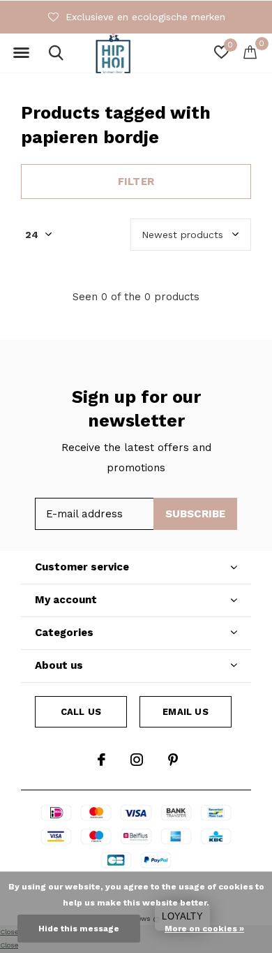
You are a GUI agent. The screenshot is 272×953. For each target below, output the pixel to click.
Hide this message (78, 928)
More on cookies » (204, 928)
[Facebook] (101, 759)
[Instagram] (136, 759)
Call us (81, 712)
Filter (136, 181)
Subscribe (195, 514)
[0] (250, 51)
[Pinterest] (173, 759)
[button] (21, 53)
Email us (185, 712)
